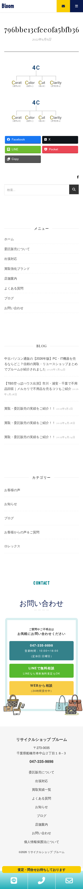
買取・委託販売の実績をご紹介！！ (29, 408)
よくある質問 (13, 288)
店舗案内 (10, 278)
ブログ (9, 298)
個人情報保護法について (41, 841)
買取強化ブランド (17, 268)
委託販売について (17, 248)
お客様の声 (12, 490)
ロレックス (12, 546)
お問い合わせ (13, 308)
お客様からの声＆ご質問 (21, 532)
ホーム (9, 239)
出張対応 (10, 258)
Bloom (8, 6)
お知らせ (10, 503)
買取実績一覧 (41, 789)
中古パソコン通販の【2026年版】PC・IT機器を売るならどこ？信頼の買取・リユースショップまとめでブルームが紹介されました (41, 363)
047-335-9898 (41, 761)
